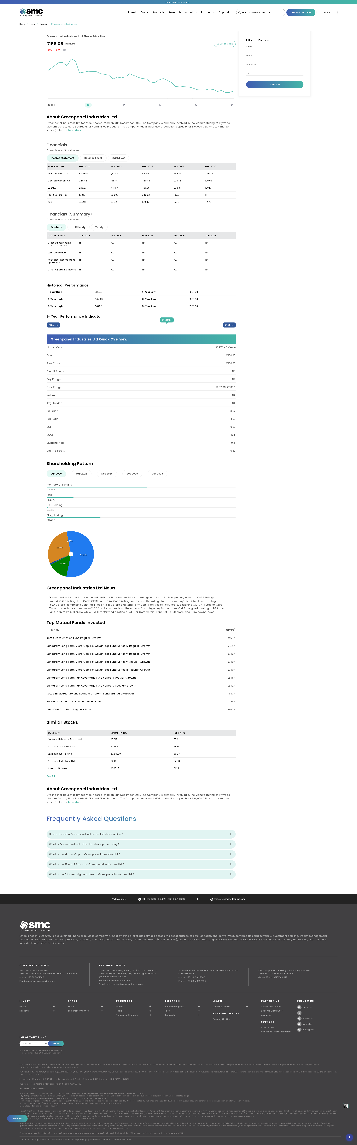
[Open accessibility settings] (349, 1137)
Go (54, 1043)
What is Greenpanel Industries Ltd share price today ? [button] (84, 844)
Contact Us (267, 1027)
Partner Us (208, 12)
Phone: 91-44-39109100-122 (272, 977)
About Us (191, 12)
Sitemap (107, 1139)
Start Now (275, 84)
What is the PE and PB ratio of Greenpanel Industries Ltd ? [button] (86, 864)
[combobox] (272, 73)
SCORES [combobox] (27, 1043)
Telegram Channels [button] (79, 1010)
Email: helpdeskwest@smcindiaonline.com (122, 984)
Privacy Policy (70, 1139)
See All (51, 776)
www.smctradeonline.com (66, 1067)
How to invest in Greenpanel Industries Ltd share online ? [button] (86, 834)
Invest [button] (23, 1006)
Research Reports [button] (174, 1006)
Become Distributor (272, 1010)
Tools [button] (71, 1006)
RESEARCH (172, 1001)
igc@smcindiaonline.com (33, 1067)
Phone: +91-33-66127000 (191, 977)
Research (175, 12)
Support (224, 12)
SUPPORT (268, 1022)
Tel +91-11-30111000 (144, 1064)
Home (23, 24)
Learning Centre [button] (222, 1006)
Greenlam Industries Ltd (62, 746)
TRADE (73, 1001)
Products (158, 12)
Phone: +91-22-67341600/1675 (115, 980)
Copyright (83, 1139)
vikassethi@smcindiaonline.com (236, 1064)
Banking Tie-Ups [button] (222, 1019)
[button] (134, 1006)
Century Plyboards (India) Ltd (65, 739)
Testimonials (95, 1139)
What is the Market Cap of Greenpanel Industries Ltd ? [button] (84, 854)
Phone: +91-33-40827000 (192, 981)
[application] (141, 76)
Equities (43, 24)
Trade (144, 12)
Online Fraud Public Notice (177, 2)
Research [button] (170, 1015)
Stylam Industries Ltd (60, 753)
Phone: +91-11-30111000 (32, 977)
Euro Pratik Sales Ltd (59, 768)
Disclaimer (57, 1139)
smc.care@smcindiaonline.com (288, 1064)
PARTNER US (270, 1001)
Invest (132, 12)
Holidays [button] (24, 1010)
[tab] (63, 158)
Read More (74, 130)
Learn (217, 1001)
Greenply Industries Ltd (61, 761)
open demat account (301, 12)
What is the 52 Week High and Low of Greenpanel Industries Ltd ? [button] (91, 874)
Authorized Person (271, 1006)
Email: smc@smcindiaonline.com (37, 981)
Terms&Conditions (122, 1139)
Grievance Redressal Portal (276, 1031)
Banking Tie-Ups (226, 1013)
